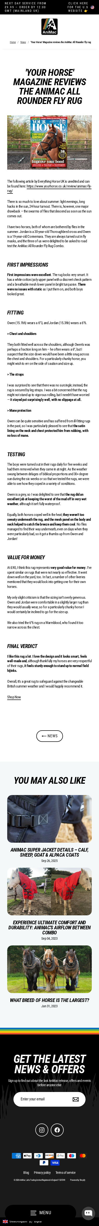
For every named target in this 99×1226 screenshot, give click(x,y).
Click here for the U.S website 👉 (78, 7)
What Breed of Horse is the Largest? (49, 1000)
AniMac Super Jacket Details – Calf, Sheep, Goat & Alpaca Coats (50, 852)
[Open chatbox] (88, 1213)
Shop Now (14, 697)
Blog (26, 1173)
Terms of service (66, 1173)
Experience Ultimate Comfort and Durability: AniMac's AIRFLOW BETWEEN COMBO (49, 927)
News (23, 42)
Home (13, 42)
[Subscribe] (75, 1099)
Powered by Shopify (77, 1180)
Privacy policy (42, 1173)
